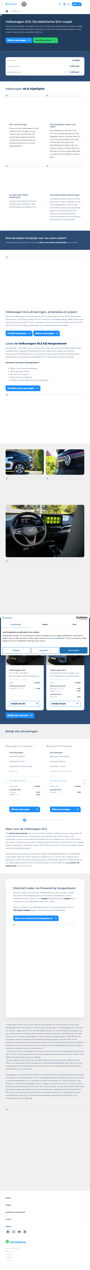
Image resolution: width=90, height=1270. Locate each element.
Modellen (14, 11)
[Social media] (8, 1231)
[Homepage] (7, 11)
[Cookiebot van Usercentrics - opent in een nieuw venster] (77, 618)
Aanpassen (44, 650)
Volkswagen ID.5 (17, 670)
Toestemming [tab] (15, 624)
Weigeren (16, 650)
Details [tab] (45, 624)
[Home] (11, 4)
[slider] (24, 820)
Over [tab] (74, 624)
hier (22, 1069)
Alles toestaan (73, 650)
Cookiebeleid (59, 638)
